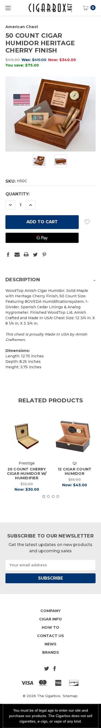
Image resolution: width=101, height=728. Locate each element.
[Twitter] (35, 254)
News (50, 644)
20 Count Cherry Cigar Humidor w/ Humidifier (27, 473)
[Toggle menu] (8, 8)
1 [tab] (43, 496)
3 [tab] (53, 496)
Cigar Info (50, 619)
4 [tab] (57, 496)
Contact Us (50, 635)
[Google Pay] (42, 238)
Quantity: (17, 194)
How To (50, 627)
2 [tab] (48, 496)
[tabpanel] (27, 455)
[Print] (26, 254)
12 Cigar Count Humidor (75, 471)
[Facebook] (8, 254)
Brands (50, 652)
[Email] (17, 254)
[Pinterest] (44, 254)
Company (50, 610)
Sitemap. (70, 696)
